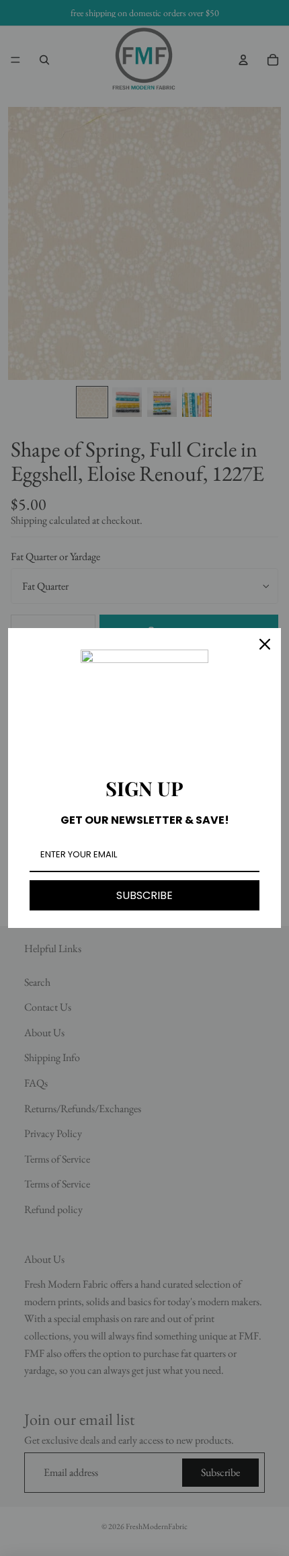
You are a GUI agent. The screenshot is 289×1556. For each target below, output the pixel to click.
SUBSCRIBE (144, 895)
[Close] (265, 644)
